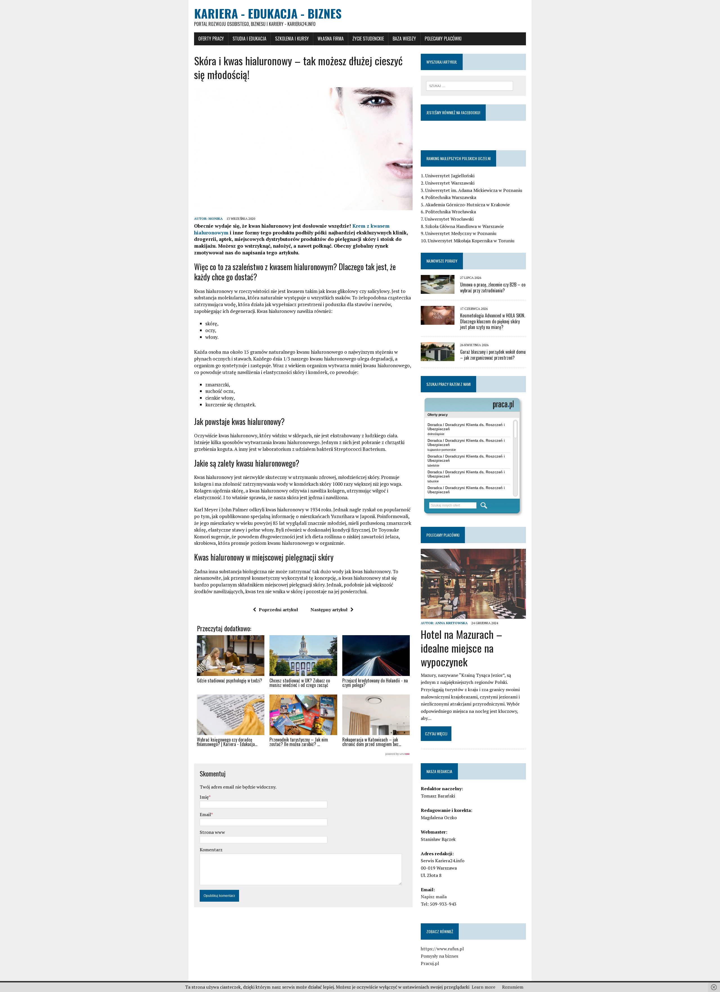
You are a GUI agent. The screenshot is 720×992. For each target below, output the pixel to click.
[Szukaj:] (469, 85)
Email (205, 814)
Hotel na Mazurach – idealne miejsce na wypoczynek (461, 648)
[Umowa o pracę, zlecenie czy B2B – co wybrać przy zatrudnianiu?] (437, 290)
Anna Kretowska (451, 623)
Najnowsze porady (441, 261)
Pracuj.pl (430, 963)
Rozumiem (512, 987)
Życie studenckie (368, 38)
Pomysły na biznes (439, 956)
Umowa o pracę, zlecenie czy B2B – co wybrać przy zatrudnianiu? (492, 287)
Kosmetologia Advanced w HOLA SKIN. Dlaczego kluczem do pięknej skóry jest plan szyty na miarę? (492, 321)
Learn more (483, 987)
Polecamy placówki (443, 38)
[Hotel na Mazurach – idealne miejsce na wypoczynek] (473, 615)
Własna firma (331, 38)
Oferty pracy (211, 38)
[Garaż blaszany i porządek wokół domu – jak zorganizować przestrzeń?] (437, 357)
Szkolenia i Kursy (292, 38)
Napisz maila (434, 897)
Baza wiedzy (404, 38)
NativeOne (303, 754)
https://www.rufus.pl (442, 949)
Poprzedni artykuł (278, 609)
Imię (204, 797)
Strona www (212, 832)
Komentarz (211, 850)
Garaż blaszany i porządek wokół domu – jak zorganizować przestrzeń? (493, 354)
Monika (215, 218)
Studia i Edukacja (249, 38)
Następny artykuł (329, 609)
